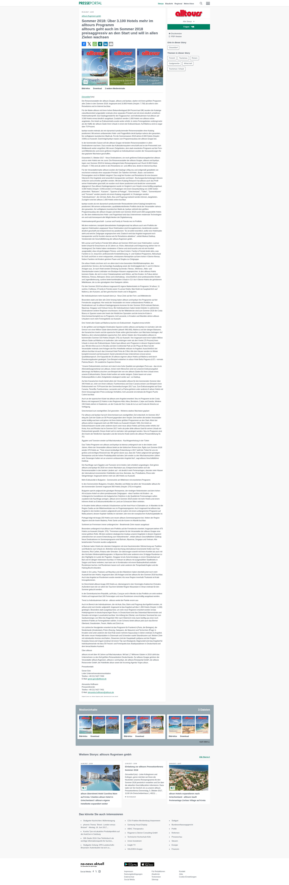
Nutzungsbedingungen (133, 874)
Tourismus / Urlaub (176, 69)
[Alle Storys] (189, 17)
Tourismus (183, 58)
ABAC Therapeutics (135, 829)
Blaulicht (169, 4)
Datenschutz (129, 877)
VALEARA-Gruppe (134, 849)
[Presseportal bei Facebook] (92, 872)
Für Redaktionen (158, 871)
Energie (175, 845)
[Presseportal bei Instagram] (99, 871)
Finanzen (175, 849)
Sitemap (155, 879)
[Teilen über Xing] (100, 44)
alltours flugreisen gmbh (91, 16)
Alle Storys (187, 21)
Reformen (175, 833)
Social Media (129, 879)
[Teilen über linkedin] (105, 44)
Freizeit (172, 58)
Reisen (194, 58)
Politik (174, 829)
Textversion (156, 877)
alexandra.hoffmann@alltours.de (101, 692)
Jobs (181, 874)
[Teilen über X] (89, 44)
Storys (161, 4)
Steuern (175, 841)
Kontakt (182, 871)
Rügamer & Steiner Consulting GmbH (142, 833)
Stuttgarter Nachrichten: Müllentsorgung (99, 821)
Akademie (156, 874)
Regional (178, 4)
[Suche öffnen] (201, 3)
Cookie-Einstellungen (187, 877)
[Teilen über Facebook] (84, 44)
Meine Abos (189, 4)
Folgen (186, 27)
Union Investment (134, 841)
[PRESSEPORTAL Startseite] (90, 3)
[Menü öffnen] (208, 3)
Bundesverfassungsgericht (182, 825)
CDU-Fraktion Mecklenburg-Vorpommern (143, 821)
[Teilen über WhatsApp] (95, 44)
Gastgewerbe (174, 63)
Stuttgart (175, 821)
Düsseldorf (86, 97)
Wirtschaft (188, 63)
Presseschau (177, 837)
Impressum (128, 871)
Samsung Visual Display (137, 825)
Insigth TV (131, 845)
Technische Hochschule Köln (139, 837)
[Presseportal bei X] (95, 872)
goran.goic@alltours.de (97, 679)
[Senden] (111, 44)
